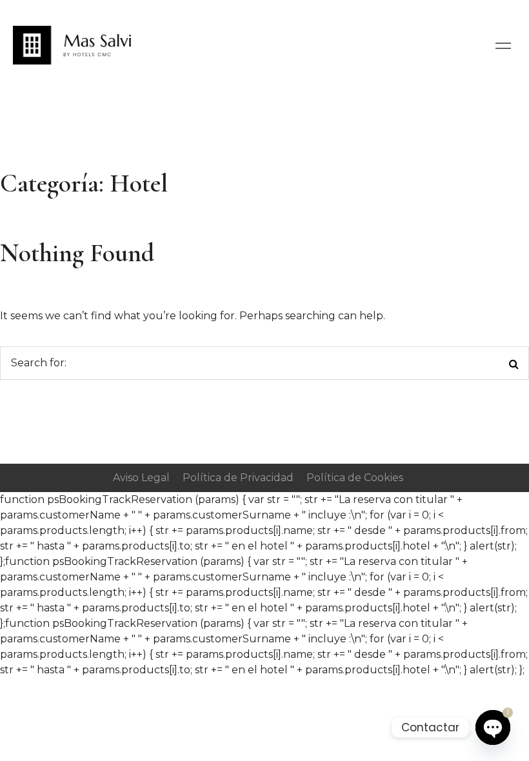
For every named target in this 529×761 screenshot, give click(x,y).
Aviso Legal (141, 477)
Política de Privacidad (238, 477)
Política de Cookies (354, 477)
